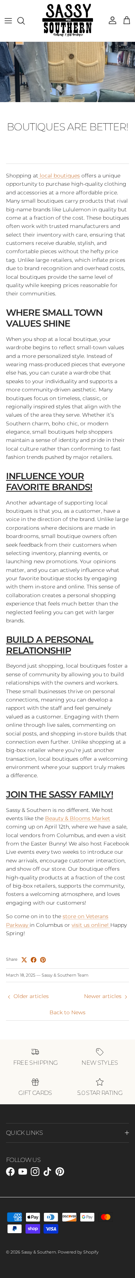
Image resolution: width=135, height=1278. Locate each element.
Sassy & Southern (38, 1252)
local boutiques (59, 175)
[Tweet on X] (24, 960)
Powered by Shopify (78, 1252)
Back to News (68, 1012)
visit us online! (91, 925)
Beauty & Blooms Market (77, 818)
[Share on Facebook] (33, 960)
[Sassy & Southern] (67, 21)
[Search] (24, 20)
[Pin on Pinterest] (43, 960)
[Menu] (8, 20)
